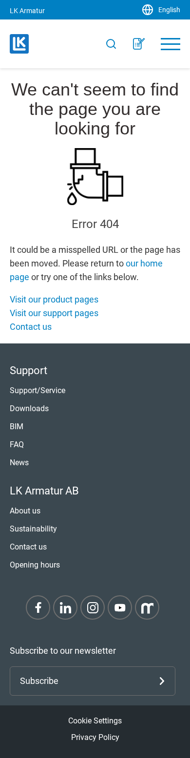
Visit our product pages (54, 299)
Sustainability (33, 528)
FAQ (17, 444)
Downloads (29, 408)
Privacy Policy (95, 737)
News (19, 462)
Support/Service (37, 390)
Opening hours (35, 564)
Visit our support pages (54, 313)
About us (25, 510)
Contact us (31, 327)
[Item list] (139, 44)
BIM (16, 426)
